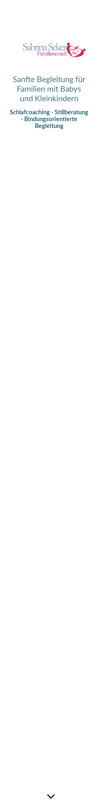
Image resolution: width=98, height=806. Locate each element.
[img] (49, 403)
